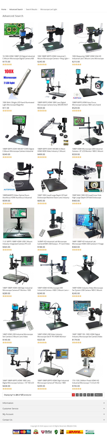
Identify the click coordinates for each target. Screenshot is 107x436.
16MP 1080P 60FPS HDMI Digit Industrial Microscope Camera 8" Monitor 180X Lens (53, 382)
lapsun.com (48, 426)
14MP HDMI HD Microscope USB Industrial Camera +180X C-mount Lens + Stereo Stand (53, 290)
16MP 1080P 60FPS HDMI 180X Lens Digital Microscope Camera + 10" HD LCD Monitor (18, 382)
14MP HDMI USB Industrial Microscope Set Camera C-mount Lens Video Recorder (18, 336)
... (92, 395)
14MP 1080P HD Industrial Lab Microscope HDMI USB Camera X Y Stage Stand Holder (87, 243)
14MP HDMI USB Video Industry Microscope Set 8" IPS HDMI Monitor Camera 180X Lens (51, 336)
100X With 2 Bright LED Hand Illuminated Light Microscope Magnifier (18, 103)
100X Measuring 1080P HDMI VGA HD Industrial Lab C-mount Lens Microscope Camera (88, 58)
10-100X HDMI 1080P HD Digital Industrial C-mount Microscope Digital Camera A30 (19, 57)
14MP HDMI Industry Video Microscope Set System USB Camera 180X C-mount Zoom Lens (87, 290)
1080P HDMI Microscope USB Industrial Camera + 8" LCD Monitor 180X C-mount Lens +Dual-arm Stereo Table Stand (87, 151)
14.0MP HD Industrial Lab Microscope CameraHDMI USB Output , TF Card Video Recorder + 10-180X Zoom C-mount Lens (53, 243)
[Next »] (99, 395)
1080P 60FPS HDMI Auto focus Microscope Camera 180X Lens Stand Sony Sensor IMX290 (86, 104)
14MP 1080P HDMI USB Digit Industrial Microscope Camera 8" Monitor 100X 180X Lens (17, 290)
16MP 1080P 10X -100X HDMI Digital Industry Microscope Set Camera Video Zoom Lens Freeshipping (87, 336)
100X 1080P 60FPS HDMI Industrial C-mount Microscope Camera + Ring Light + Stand (53, 58)
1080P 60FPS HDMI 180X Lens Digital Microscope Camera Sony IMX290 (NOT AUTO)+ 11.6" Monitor (52, 104)
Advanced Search (16, 9)
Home (3, 9)
